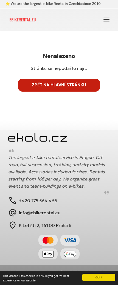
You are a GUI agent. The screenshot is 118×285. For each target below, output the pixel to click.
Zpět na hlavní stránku (59, 84)
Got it (98, 277)
